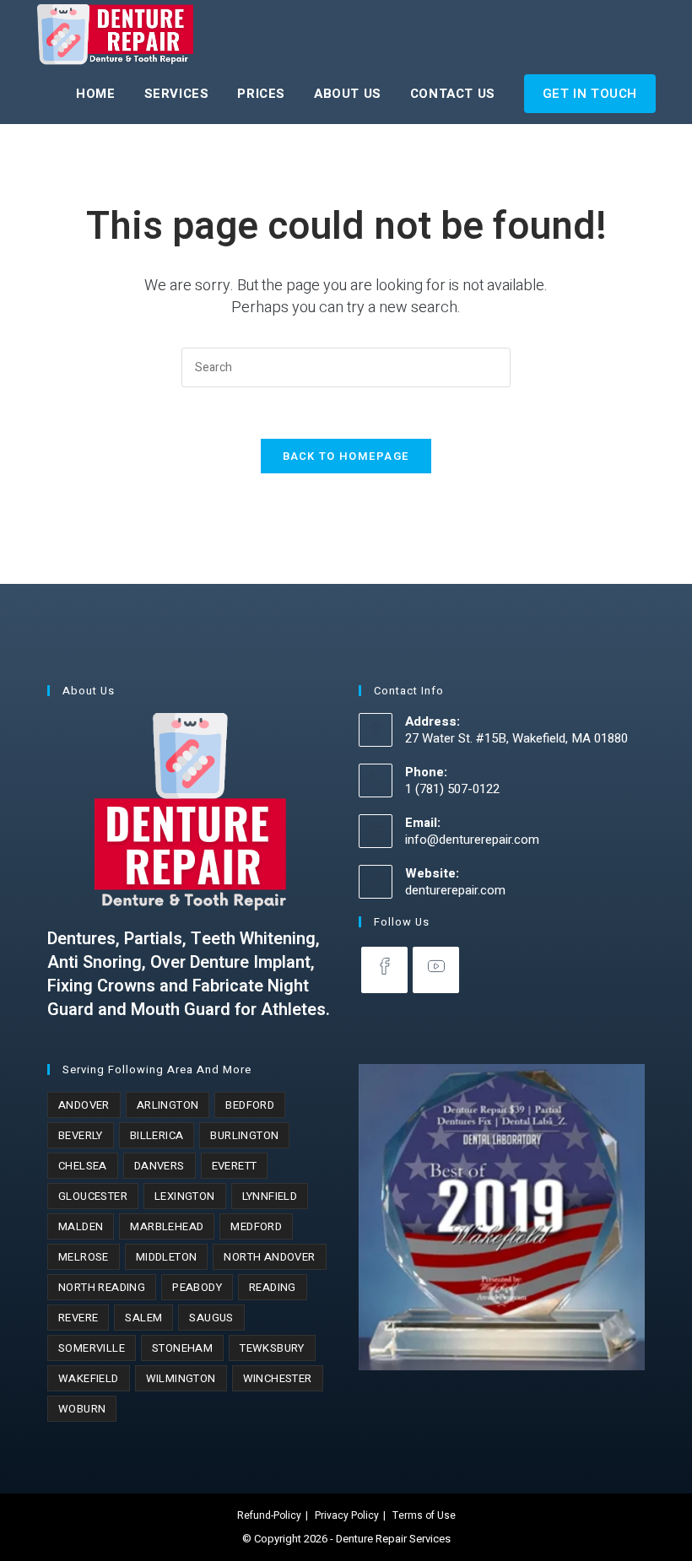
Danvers (159, 1166)
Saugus (211, 1318)
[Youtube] (436, 970)
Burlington (244, 1135)
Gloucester (92, 1196)
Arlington (168, 1105)
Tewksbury (272, 1348)
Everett (234, 1166)
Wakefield (88, 1378)
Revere (78, 1318)
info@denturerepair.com (472, 839)
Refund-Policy (269, 1515)
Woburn (81, 1409)
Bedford (249, 1105)
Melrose (83, 1257)
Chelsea (82, 1166)
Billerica (157, 1135)
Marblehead (166, 1226)
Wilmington (181, 1378)
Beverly (80, 1135)
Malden (80, 1226)
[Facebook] (384, 970)
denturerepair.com (455, 890)
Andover (84, 1105)
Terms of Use (424, 1515)
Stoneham (182, 1348)
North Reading (101, 1287)
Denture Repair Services (393, 1539)
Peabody (197, 1287)
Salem (143, 1318)
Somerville (91, 1348)
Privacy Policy (347, 1515)
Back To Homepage (346, 456)
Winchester (277, 1378)
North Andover (269, 1257)
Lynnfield (270, 1196)
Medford (256, 1226)
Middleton (166, 1257)
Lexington (184, 1196)
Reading (272, 1287)
